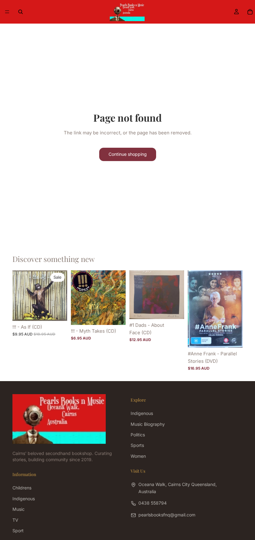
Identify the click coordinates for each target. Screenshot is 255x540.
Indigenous (142, 413)
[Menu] (7, 12)
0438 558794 (152, 503)
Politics (138, 434)
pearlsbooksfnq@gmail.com (166, 514)
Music (18, 509)
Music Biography (148, 424)
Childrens (21, 487)
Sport (18, 530)
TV (15, 520)
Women (138, 456)
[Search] (20, 12)
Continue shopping (128, 154)
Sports (137, 445)
